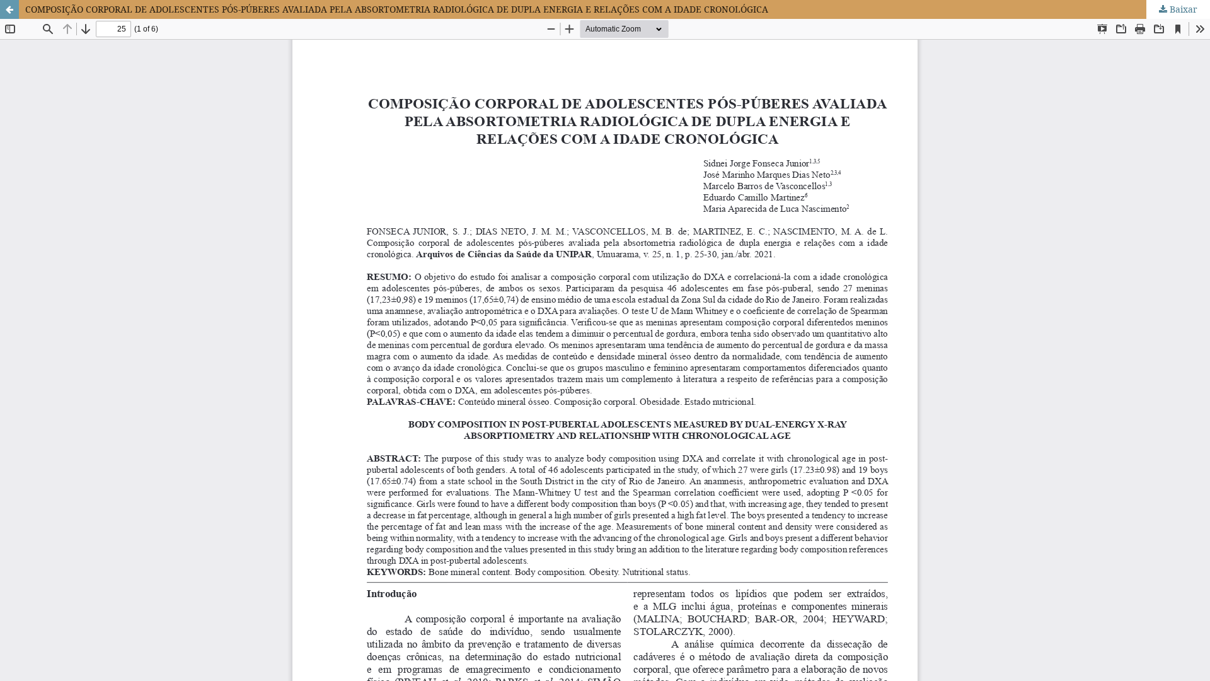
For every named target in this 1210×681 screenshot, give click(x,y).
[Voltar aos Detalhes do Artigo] (9, 9)
